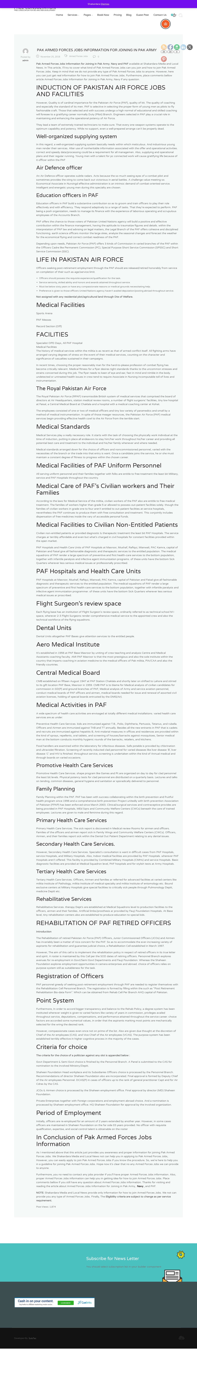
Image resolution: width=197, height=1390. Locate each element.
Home (59, 14)
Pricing (118, 14)
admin (25, 60)
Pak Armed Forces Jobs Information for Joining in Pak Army (97, 50)
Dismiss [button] (105, 4)
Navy (140, 1186)
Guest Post (142, 14)
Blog (129, 14)
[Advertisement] (86, 1369)
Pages (88, 14)
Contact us (159, 14)
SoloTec (32, 1338)
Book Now (103, 14)
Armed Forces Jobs (78, 56)
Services (73, 14)
